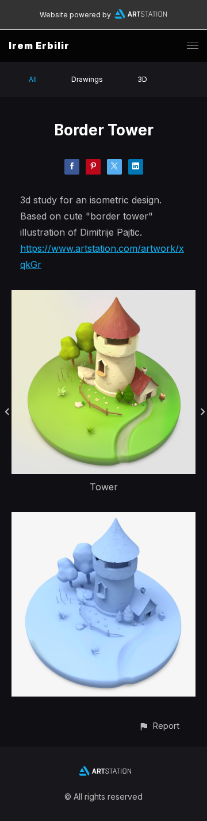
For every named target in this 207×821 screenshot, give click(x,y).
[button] (159, 725)
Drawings (87, 79)
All (33, 79)
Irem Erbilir (39, 45)
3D (142, 79)
